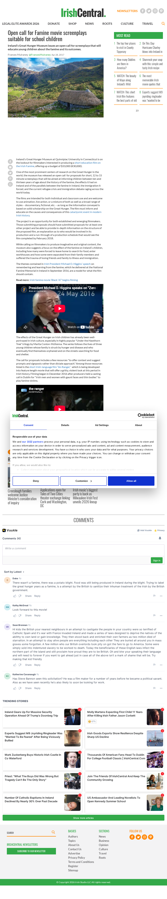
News (102, 836)
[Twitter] (149, 11)
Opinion (103, 845)
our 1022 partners (33, 441)
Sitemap (73, 870)
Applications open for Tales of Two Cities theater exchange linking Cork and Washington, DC (55, 497)
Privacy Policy (76, 857)
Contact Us (74, 849)
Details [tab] (65, 425)
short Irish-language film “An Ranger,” (50, 366)
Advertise (74, 853)
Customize (82, 481)
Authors (73, 836)
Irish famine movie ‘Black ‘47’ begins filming (54, 279)
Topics (72, 840)
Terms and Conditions (81, 862)
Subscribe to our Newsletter (31, 851)
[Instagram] (155, 11)
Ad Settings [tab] (102, 425)
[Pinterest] (161, 11)
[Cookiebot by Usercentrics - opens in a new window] (140, 415)
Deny (36, 481)
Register (73, 866)
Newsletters (127, 11)
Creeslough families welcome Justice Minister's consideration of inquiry (22, 497)
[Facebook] (142, 11)
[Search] (163, 24)
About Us (73, 845)
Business (104, 840)
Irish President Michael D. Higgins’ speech (67, 263)
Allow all (131, 481)
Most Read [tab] (123, 35)
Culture (103, 849)
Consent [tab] (28, 425)
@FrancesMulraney (40, 54)
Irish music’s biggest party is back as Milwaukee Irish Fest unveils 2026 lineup (85, 496)
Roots (102, 857)
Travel (102, 853)
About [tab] (138, 425)
